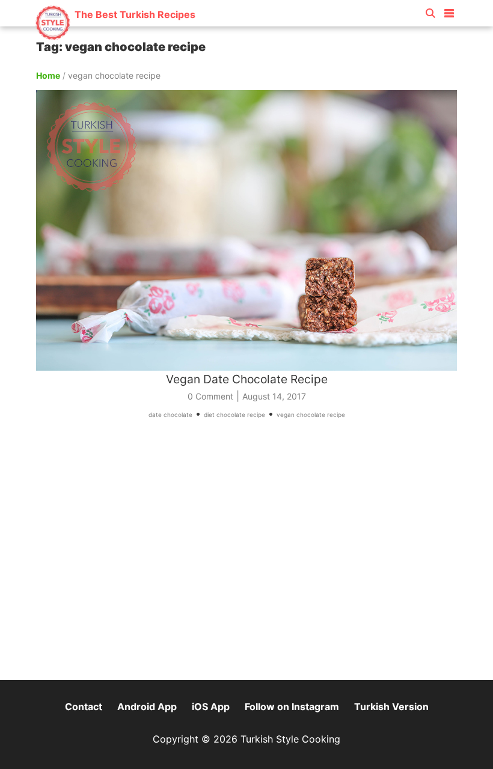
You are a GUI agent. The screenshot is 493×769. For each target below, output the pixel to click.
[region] (246, 555)
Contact (83, 707)
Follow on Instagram (292, 707)
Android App (147, 707)
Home (48, 75)
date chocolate (170, 414)
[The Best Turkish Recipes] (115, 35)
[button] (449, 11)
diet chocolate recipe (234, 414)
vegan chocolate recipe (311, 414)
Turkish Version (391, 707)
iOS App (211, 707)
